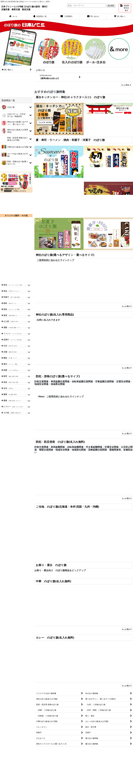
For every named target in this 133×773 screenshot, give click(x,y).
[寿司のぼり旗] (108, 161)
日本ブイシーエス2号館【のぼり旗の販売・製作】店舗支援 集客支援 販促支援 (24, 8)
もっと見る (125, 85)
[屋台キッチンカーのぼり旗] (59, 119)
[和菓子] (59, 234)
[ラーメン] (59, 198)
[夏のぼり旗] (59, 161)
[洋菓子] (108, 234)
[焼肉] (108, 198)
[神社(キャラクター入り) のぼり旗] (108, 119)
